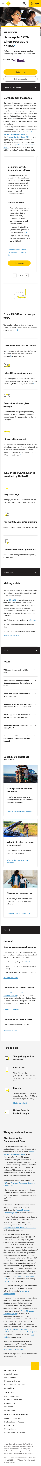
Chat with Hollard (20, 1103)
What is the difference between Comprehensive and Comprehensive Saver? (17, 683)
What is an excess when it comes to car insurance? (16, 694)
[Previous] (27, 275)
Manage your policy (10, 977)
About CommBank (11, 1396)
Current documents (11, 1009)
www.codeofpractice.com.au (14, 1349)
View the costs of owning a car (18, 913)
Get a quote (20, 72)
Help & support (10, 1377)
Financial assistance (12, 1381)
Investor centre (10, 1410)
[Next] (15, 275)
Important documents (12, 1418)
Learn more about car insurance (19, 812)
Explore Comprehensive (17, 250)
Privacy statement (11, 1429)
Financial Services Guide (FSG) (18, 137)
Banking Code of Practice (14, 1422)
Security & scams (10, 1374)
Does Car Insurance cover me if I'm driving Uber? (17, 726)
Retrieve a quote (20, 79)
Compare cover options (12, 87)
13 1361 (12, 600)
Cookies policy (9, 1425)
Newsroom (8, 1407)
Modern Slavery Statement (14, 1432)
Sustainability (9, 1403)
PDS (5, 1183)
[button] (2, 3)
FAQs (5, 650)
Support (6, 930)
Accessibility (9, 1388)
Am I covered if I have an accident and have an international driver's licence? (17, 738)
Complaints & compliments (14, 1384)
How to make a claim (11, 636)
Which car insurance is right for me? (16, 671)
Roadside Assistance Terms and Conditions (19, 1227)
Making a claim (9, 572)
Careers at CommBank (13, 1400)
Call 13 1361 (19, 1067)
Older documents (10, 1031)
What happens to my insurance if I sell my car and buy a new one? (17, 716)
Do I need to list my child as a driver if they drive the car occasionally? (17, 705)
